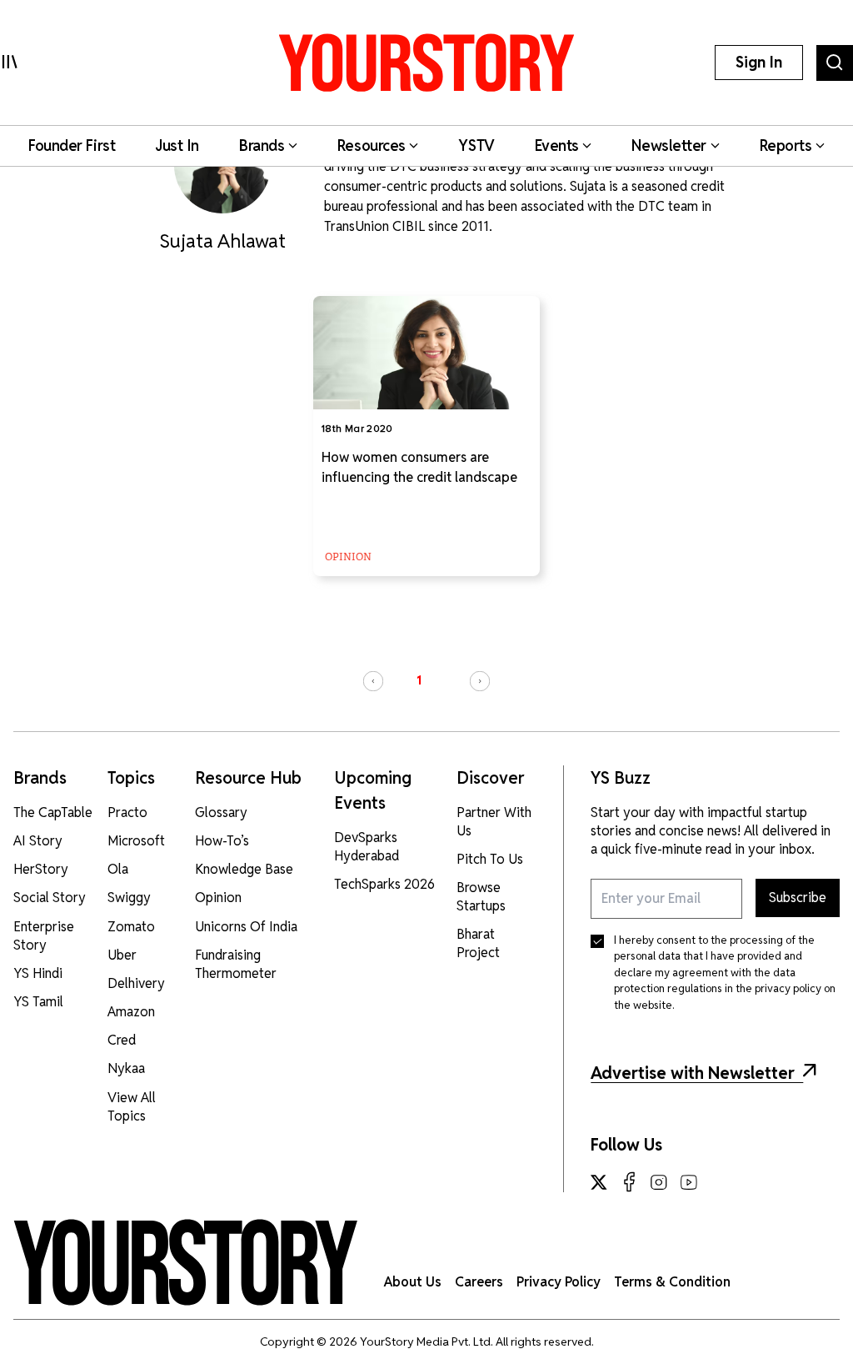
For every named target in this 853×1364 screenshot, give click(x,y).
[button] (373, 681)
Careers (479, 1282)
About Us (412, 1282)
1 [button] (419, 680)
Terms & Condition (672, 1282)
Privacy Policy (558, 1282)
